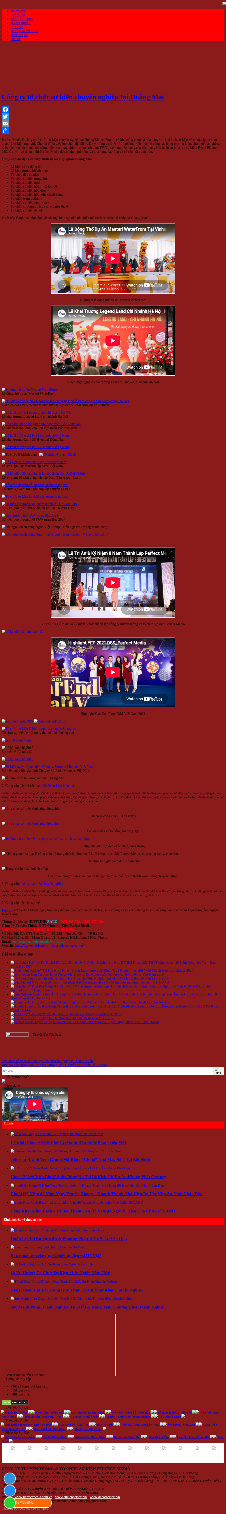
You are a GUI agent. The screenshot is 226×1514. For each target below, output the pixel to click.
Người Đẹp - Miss (16, 1412)
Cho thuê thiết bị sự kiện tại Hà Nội (88, 1018)
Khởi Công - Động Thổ (49, 1412)
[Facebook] (113, 109)
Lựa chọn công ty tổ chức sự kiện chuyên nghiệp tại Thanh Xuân (47, 1061)
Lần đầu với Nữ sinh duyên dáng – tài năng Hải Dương (130, 982)
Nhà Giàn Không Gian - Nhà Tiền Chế (28, 1425)
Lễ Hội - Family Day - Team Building (128, 1416)
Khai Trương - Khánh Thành (87, 1412)
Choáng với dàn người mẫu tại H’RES (94, 1014)
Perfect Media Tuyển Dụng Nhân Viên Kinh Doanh (123, 1022)
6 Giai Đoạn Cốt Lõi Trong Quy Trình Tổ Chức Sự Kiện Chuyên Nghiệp (77, 1290)
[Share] (113, 130)
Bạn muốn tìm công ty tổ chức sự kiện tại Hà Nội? (56, 1255)
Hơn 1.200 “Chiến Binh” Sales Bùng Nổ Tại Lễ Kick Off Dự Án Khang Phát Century (88, 1176)
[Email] (113, 123)
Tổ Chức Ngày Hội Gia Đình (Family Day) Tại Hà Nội (131, 978)
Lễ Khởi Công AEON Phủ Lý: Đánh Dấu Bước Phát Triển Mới (68, 1142)
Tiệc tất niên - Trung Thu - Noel (43, 1416)
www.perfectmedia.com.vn (33, 1497)
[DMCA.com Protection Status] (15, 1404)
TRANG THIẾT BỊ (21, 23)
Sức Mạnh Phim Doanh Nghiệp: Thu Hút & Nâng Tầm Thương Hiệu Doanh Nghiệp (88, 1307)
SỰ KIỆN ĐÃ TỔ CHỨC (24, 31)
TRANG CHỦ (18, 11)
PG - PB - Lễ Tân (159, 1437)
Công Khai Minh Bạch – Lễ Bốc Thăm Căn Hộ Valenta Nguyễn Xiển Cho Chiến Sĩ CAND (93, 1211)
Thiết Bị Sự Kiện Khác (88, 1429)
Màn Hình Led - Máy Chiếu (50, 1429)
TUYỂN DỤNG (19, 35)
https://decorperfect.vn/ (68, 945)
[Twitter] (113, 116)
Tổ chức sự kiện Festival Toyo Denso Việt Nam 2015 (126, 974)
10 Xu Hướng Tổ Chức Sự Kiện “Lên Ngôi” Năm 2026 (60, 1272)
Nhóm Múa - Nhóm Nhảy (90, 1437)
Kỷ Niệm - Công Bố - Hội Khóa (131, 1412)
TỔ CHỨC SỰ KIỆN (22, 19)
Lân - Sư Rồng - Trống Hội (193, 1437)
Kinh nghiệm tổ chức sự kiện (23, 1219)
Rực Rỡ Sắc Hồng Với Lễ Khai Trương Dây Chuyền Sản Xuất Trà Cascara (54, 1065)
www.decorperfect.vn (105, 1497)
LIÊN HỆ (16, 39)
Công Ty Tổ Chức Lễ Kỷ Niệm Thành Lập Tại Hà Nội (130, 1002)
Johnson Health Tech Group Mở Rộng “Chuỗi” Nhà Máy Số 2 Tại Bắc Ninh (81, 1159)
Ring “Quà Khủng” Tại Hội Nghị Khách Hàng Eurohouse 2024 (148, 970)
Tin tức (8, 1123)
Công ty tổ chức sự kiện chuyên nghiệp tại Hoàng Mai (83, 97)
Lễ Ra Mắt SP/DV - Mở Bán (175, 1412)
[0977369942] (9, 1502)
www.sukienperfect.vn (71, 1497)
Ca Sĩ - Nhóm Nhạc (55, 1437)
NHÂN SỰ (17, 27)
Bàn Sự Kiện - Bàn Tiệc (74, 1425)
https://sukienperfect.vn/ (31, 945)
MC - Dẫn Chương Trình (20, 1437)
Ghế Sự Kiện (105, 1425)
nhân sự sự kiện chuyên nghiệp (41, 883)
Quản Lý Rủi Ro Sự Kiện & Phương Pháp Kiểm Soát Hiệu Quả (69, 1238)
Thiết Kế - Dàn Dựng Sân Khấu (140, 1425)
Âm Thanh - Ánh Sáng (181, 1425)
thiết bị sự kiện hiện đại (57, 785)
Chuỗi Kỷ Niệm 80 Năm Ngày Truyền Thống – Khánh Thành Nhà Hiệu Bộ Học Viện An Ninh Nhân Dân (107, 1193)
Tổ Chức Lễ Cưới (170, 1416)
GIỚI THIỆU (18, 15)
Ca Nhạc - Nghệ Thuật (84, 1416)
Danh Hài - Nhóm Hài (127, 1437)
